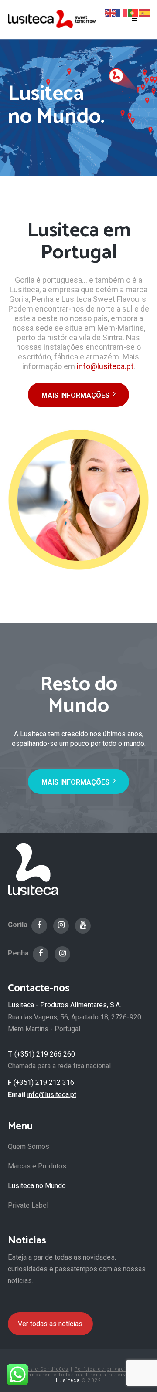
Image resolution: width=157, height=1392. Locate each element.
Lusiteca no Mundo (37, 1186)
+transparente (37, 1374)
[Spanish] (144, 12)
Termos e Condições (41, 1369)
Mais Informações (75, 395)
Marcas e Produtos (37, 1166)
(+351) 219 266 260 (44, 1054)
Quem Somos (28, 1146)
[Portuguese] (133, 12)
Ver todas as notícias (50, 1324)
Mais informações (75, 782)
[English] (110, 12)
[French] (122, 12)
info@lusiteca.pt (105, 366)
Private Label (28, 1205)
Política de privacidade (107, 1369)
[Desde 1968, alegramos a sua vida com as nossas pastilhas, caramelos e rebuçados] (52, 19)
